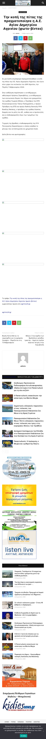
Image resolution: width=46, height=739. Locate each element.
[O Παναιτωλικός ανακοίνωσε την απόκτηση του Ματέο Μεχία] (7, 398)
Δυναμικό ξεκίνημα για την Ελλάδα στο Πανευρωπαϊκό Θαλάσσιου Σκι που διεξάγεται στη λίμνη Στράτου (29, 433)
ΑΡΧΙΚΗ (7, 722)
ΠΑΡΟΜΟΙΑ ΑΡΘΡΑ (9, 377)
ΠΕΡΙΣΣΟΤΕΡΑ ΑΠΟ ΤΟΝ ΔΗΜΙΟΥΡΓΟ (30, 377)
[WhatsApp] (30, 38)
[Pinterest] (25, 38)
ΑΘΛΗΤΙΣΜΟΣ (12, 8)
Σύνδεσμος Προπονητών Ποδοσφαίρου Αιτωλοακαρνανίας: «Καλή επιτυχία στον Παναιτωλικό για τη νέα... (29, 625)
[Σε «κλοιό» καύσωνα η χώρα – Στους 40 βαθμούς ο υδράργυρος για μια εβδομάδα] (7, 605)
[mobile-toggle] (3, 3)
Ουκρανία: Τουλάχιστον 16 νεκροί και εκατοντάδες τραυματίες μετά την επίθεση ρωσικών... (28, 574)
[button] (43, 3)
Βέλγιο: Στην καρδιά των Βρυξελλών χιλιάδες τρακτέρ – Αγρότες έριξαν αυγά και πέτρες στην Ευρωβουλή (34, 340)
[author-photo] (23, 363)
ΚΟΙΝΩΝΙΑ (21, 722)
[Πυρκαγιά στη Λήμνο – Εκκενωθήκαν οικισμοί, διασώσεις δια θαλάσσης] (7, 656)
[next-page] (7, 451)
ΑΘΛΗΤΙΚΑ (37, 722)
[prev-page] (3, 451)
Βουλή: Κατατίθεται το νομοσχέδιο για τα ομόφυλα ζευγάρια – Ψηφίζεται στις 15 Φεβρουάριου (12, 339)
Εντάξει (23, 736)
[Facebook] (15, 38)
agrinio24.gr (25, 304)
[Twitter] (20, 38)
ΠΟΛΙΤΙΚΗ (29, 722)
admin (17, 33)
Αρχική (4, 8)
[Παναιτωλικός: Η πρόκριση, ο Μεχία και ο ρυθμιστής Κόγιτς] (7, 443)
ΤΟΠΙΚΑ (13, 722)
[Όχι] (43, 731)
